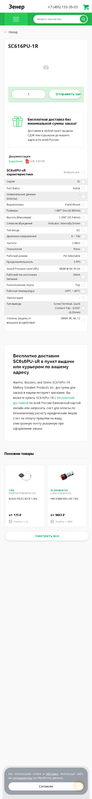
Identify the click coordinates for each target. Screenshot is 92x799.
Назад (13, 32)
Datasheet (27, 161)
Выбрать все (72, 172)
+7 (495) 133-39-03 (63, 7)
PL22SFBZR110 (58, 490)
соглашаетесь (22, 778)
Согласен (46, 786)
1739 (11, 490)
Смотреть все (47, 536)
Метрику (52, 774)
